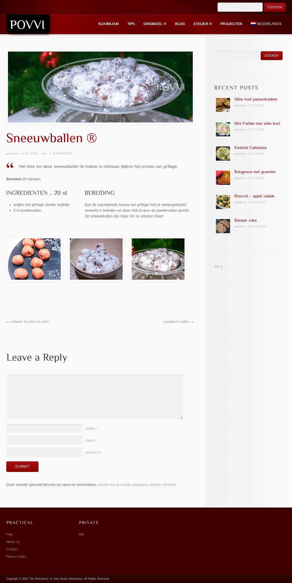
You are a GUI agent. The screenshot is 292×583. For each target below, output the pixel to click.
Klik (81, 534)
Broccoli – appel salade (254, 196)
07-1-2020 (256, 153)
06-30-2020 (257, 202)
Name (92, 428)
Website (93, 452)
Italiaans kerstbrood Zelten (30, 321)
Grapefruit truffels (176, 321)
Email (92, 440)
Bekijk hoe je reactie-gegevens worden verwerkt (137, 485)
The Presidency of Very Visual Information (55, 578)
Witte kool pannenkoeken (255, 99)
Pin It (218, 267)
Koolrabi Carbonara (250, 148)
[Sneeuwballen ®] (100, 87)
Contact (11, 549)
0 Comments (61, 153)
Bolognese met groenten (255, 172)
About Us (13, 541)
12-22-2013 (29, 153)
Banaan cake (245, 220)
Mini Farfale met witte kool (257, 123)
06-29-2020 (257, 226)
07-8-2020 (256, 105)
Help (9, 534)
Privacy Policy (16, 556)
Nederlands (269, 24)
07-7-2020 (256, 129)
